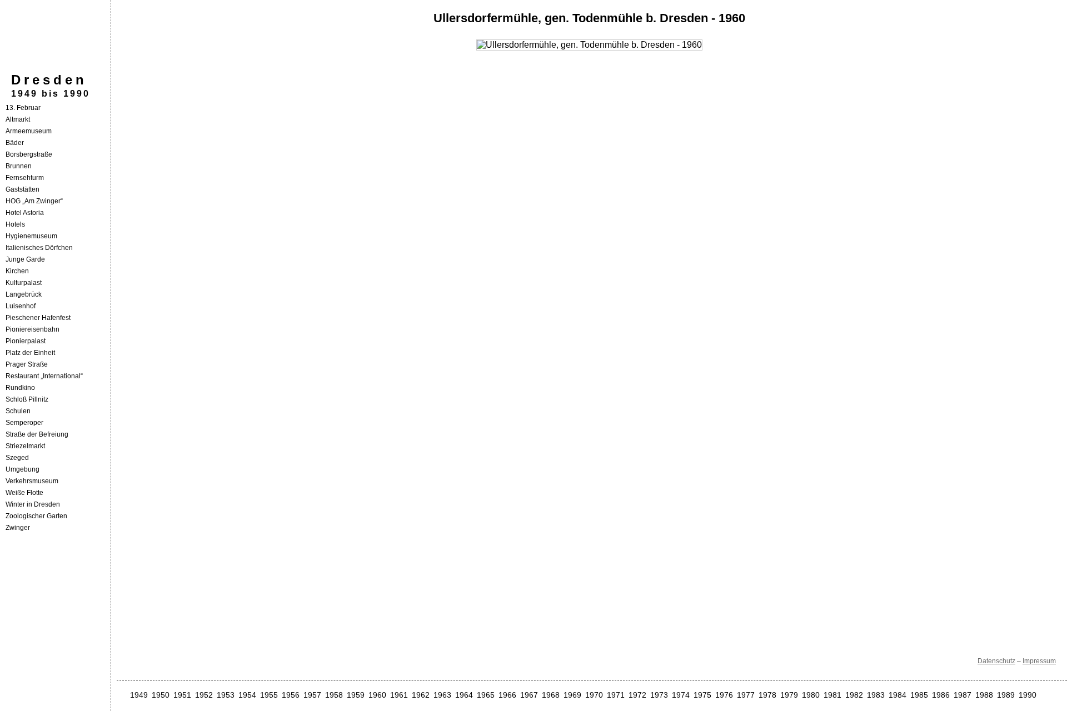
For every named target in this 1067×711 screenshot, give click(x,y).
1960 (377, 694)
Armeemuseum (29, 131)
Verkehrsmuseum (32, 481)
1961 (399, 694)
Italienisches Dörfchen (39, 248)
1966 (507, 694)
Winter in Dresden (33, 504)
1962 (421, 694)
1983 (876, 694)
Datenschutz (996, 661)
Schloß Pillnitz (27, 399)
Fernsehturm (25, 178)
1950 (160, 694)
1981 (832, 694)
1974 (681, 694)
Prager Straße (27, 364)
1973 (659, 694)
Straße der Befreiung (37, 434)
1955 (269, 694)
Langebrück (24, 294)
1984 (897, 694)
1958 (334, 694)
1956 (291, 694)
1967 (529, 694)
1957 (312, 694)
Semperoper (24, 423)
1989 (1006, 694)
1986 (941, 694)
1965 (486, 694)
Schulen (18, 411)
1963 (442, 694)
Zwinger (18, 528)
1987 (962, 694)
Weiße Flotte (24, 493)
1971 (616, 694)
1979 (789, 694)
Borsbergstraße (29, 154)
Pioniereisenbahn (32, 329)
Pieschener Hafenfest (38, 318)
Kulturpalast (24, 283)
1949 (139, 694)
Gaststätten (22, 189)
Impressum (1039, 661)
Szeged (17, 458)
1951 (182, 694)
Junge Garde (25, 259)
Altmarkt (18, 119)
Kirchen (17, 271)
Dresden (49, 79)
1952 (204, 694)
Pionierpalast (26, 341)
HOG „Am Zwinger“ (34, 201)
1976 (724, 694)
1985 (919, 694)
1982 (854, 694)
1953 (226, 694)
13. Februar (23, 108)
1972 (637, 694)
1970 (594, 694)
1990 (1027, 694)
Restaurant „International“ (44, 376)
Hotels (15, 224)
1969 (572, 694)
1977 (746, 694)
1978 (767, 694)
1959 (356, 694)
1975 (702, 694)
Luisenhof (21, 306)
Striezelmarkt (25, 446)
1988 (984, 694)
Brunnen (19, 166)
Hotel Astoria (25, 213)
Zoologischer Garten (36, 516)
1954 (247, 694)
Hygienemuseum (31, 236)
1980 (811, 694)
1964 (464, 694)
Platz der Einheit (30, 353)
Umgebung (22, 469)
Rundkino (20, 388)
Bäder (15, 143)
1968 (551, 694)
